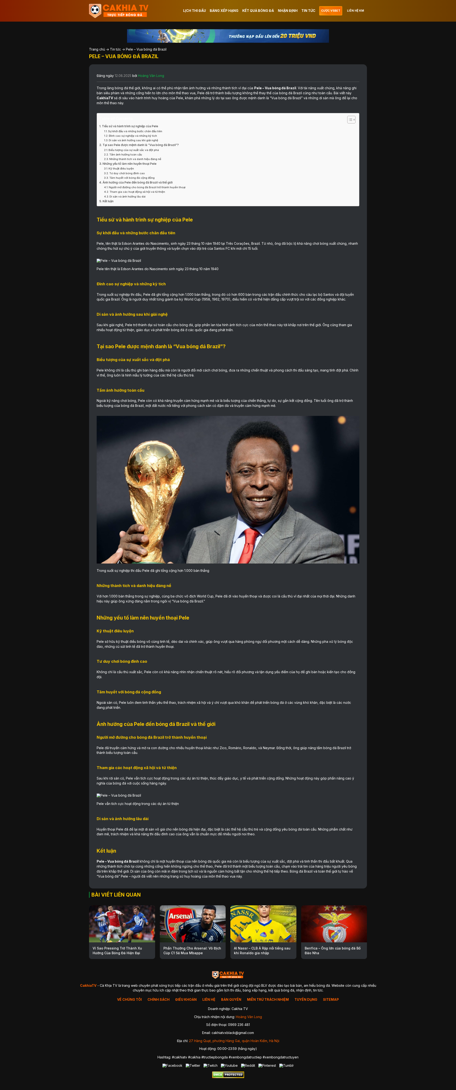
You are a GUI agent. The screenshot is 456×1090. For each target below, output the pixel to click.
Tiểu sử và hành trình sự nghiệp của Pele (130, 126)
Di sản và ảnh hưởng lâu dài (127, 196)
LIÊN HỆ (208, 999)
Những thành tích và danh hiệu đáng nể (135, 159)
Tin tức (115, 49)
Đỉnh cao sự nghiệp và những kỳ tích (133, 135)
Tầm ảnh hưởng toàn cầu (125, 154)
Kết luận (108, 201)
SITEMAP (331, 999)
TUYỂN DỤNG (305, 999)
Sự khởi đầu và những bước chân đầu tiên (135, 131)
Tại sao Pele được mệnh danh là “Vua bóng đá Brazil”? (141, 145)
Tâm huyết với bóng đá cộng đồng (132, 177)
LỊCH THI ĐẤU (194, 11)
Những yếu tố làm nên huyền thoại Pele (130, 163)
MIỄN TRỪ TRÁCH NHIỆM (268, 999)
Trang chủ (97, 49)
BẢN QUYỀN (231, 999)
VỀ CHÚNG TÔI (129, 999)
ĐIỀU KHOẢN (186, 999)
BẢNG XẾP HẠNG (224, 11)
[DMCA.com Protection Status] (228, 1077)
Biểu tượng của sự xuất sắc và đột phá (134, 150)
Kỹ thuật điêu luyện (121, 168)
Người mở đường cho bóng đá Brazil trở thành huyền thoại (147, 187)
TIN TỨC (308, 11)
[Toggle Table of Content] (349, 120)
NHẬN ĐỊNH (288, 11)
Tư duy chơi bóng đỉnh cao (127, 173)
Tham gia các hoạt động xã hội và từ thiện (137, 191)
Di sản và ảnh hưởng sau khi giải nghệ (133, 140)
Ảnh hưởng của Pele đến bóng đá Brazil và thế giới (138, 182)
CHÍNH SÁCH (158, 999)
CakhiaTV (105, 98)
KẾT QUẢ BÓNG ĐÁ (258, 11)
